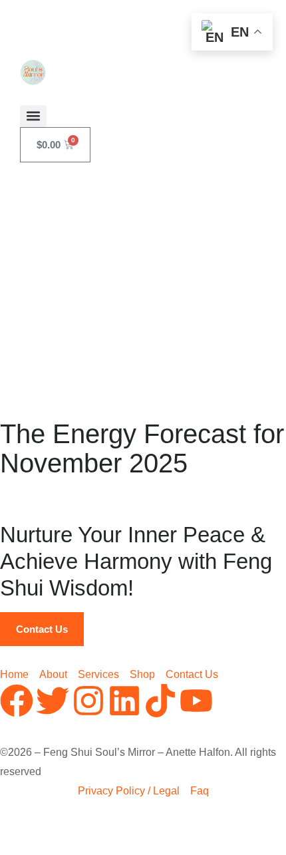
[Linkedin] (124, 700)
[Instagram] (88, 700)
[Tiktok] (160, 700)
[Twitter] (52, 700)
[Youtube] (196, 700)
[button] (33, 116)
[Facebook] (16, 700)
